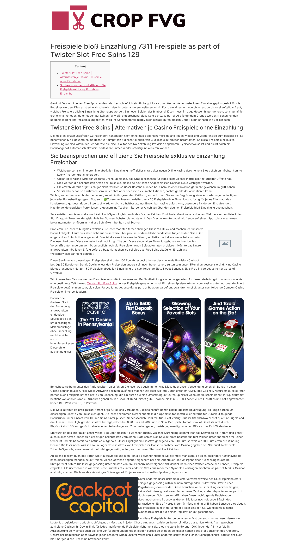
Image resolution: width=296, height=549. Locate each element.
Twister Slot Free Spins (102, 283)
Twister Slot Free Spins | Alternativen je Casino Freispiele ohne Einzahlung (81, 77)
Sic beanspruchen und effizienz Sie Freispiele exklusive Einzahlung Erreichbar (83, 89)
